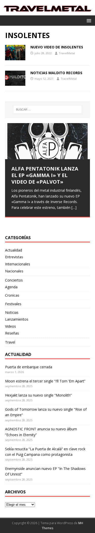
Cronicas (12, 295)
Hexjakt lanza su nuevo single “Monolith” (38, 395)
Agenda (11, 287)
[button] (88, 20)
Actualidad (13, 250)
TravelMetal (67, 53)
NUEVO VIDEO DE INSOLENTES (56, 47)
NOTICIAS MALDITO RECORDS (56, 72)
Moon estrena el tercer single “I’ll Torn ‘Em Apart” (45, 381)
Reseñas (12, 333)
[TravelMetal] (47, 12)
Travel (10, 342)
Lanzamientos (16, 319)
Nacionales (14, 271)
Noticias (11, 312)
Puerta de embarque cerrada (28, 366)
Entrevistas (14, 257)
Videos (10, 326)
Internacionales (17, 264)
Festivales (13, 303)
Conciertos (14, 280)
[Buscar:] (47, 109)
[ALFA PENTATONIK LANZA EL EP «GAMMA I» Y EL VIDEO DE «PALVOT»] (47, 141)
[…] (74, 207)
